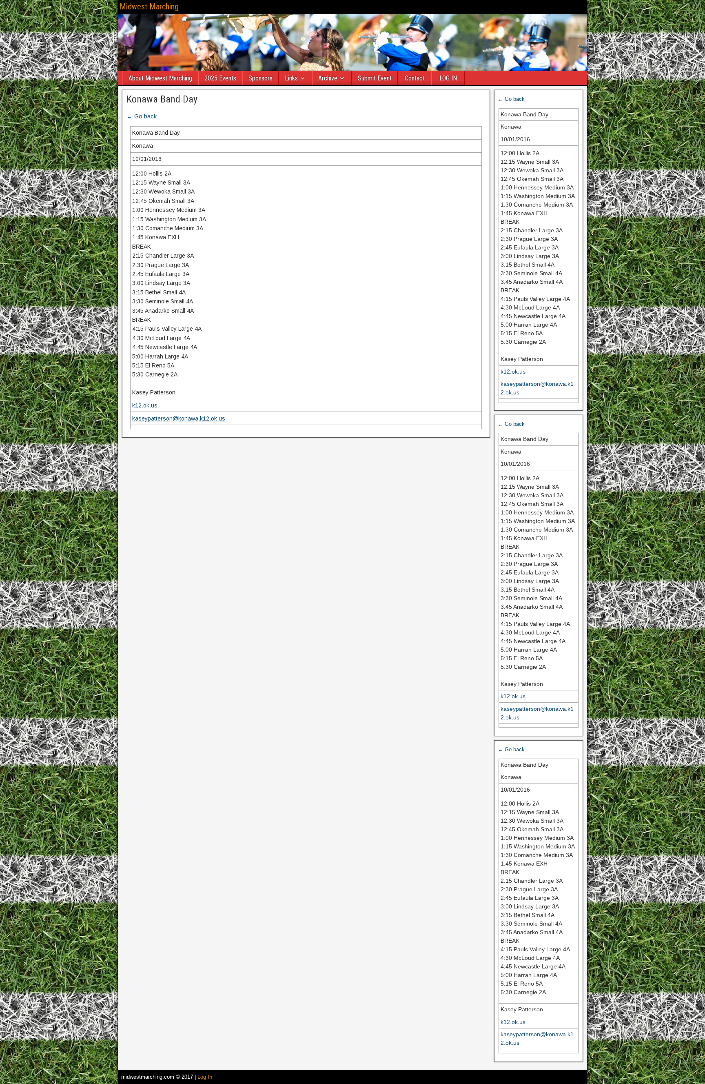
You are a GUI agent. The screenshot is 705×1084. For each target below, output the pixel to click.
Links (291, 78)
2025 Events (220, 78)
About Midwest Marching (160, 78)
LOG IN (448, 78)
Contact (415, 78)
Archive (327, 78)
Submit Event (375, 78)
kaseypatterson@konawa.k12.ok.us (178, 418)
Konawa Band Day (161, 99)
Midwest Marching (149, 6)
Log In (204, 1077)
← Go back (141, 116)
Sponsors (260, 78)
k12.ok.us (144, 405)
